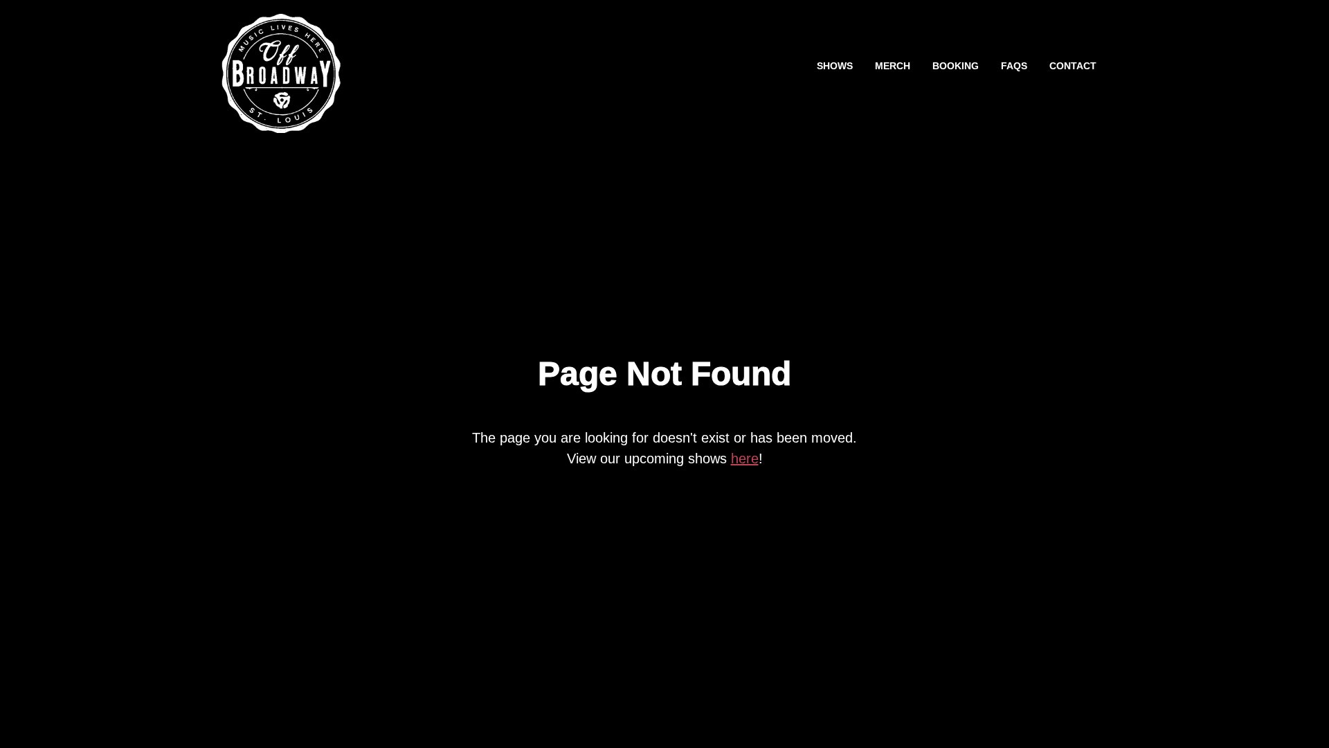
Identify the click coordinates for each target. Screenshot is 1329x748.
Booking (955, 66)
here (745, 458)
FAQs (1014, 66)
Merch (892, 66)
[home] (281, 66)
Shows (835, 66)
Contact (1072, 66)
